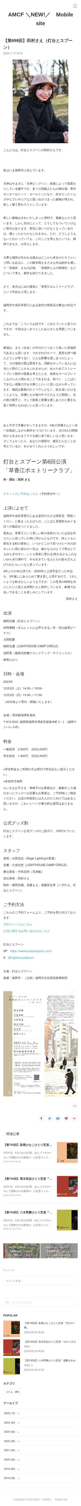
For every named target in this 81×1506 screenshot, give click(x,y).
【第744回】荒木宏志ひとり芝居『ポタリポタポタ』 (37, 1178)
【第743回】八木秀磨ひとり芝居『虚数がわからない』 (39, 1212)
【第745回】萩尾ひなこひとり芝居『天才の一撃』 (36, 1144)
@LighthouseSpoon (21, 957)
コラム (12, 1391)
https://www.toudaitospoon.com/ (31, 951)
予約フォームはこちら (17, 924)
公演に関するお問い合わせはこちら (26, 931)
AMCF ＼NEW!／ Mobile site (40, 18)
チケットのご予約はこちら (20, 494)
